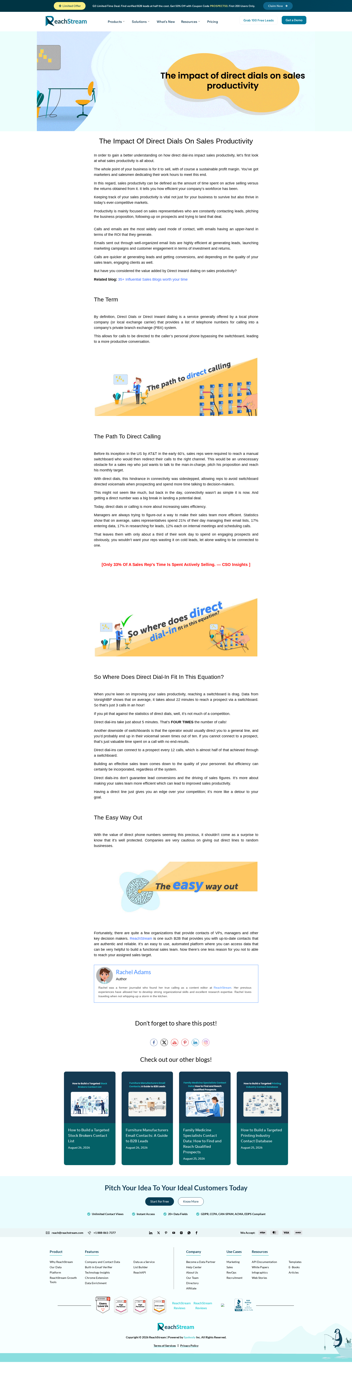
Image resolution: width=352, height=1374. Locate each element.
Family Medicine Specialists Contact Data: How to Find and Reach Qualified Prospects (202, 1141)
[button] (70, 6)
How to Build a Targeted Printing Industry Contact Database (261, 1135)
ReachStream (141, 938)
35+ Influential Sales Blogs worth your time (153, 279)
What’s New (166, 22)
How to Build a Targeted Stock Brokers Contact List (88, 1135)
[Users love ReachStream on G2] (103, 1312)
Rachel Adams (133, 971)
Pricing (212, 22)
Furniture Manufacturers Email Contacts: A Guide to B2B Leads (147, 1135)
